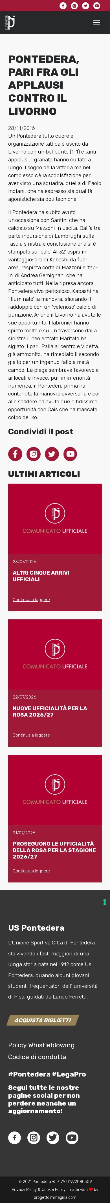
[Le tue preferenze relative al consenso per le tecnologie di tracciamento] (104, 902)
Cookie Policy (53, 1189)
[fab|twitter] (53, 1138)
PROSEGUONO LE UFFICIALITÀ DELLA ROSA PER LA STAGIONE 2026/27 (54, 850)
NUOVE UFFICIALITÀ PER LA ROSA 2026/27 (50, 711)
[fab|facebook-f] (14, 1138)
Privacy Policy (24, 1189)
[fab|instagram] (33, 1138)
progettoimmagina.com (55, 1197)
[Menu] (97, 22)
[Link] (10, 22)
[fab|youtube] (72, 1138)
